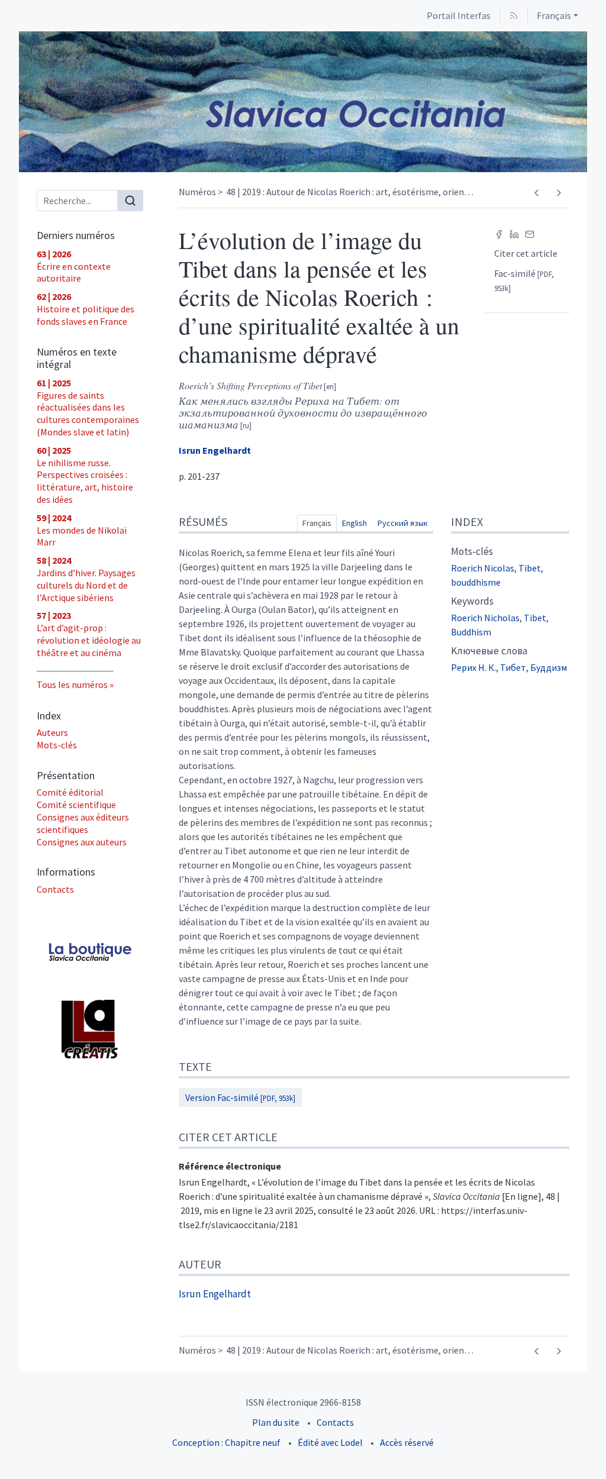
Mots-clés (57, 745)
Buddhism (471, 632)
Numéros (197, 192)
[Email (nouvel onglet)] (529, 233)
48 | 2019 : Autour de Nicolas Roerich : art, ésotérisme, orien (349, 192)
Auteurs (52, 732)
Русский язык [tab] (403, 523)
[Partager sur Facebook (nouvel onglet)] (499, 233)
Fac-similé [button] (524, 280)
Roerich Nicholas (485, 618)
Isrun (215, 450)
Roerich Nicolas (482, 568)
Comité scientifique (76, 804)
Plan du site (275, 1422)
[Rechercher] (130, 200)
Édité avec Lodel (330, 1442)
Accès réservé (407, 1442)
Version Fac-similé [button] (240, 1097)
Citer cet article (525, 253)
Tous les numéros (72, 684)
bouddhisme (476, 582)
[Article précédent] (536, 193)
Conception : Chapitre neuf (226, 1442)
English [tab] (354, 523)
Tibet (529, 568)
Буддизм (548, 667)
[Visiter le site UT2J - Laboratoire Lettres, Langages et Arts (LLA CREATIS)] (90, 1029)
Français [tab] (316, 523)
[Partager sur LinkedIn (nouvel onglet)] (514, 233)
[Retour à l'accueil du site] (303, 101)
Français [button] (554, 15)
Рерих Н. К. (473, 667)
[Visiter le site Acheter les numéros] (90, 954)
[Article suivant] (558, 193)
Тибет (513, 667)
